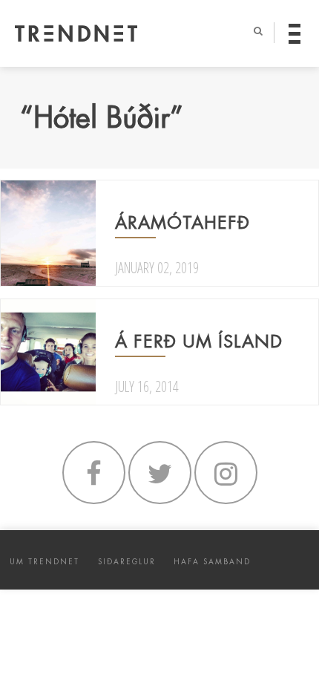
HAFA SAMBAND (212, 562)
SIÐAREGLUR (127, 562)
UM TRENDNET (44, 562)
